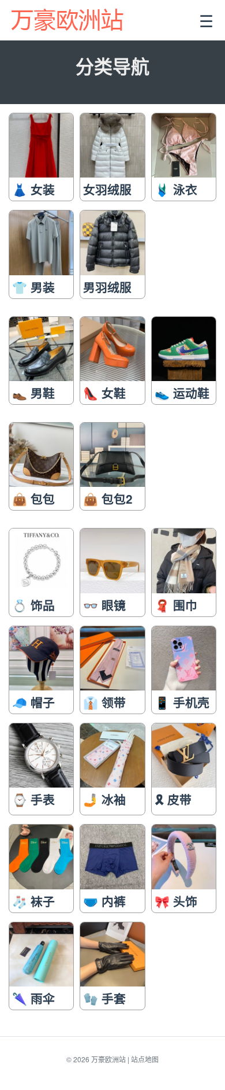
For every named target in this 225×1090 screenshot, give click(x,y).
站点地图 (145, 1059)
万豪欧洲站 (108, 1059)
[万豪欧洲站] (68, 20)
